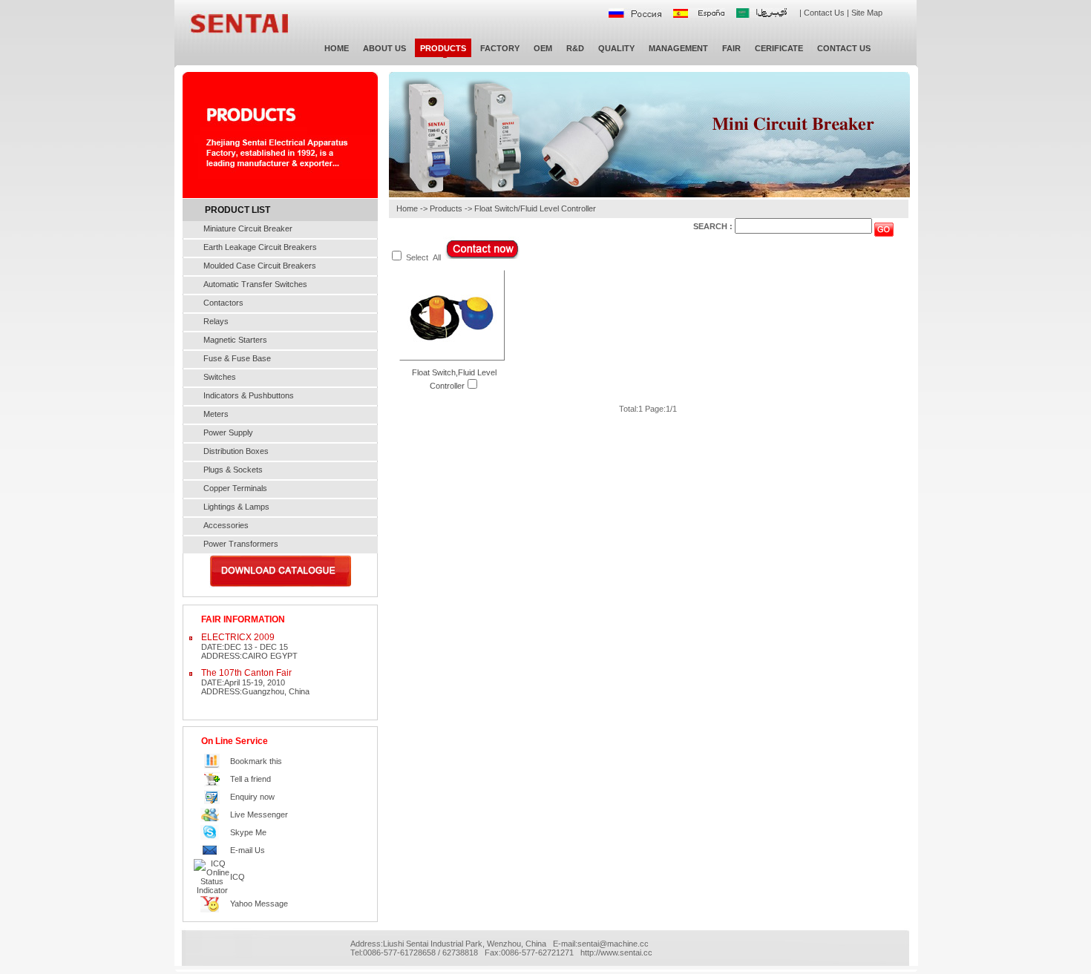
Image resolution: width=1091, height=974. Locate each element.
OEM (543, 48)
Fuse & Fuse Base (237, 358)
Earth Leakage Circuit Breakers (260, 247)
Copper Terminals (235, 488)
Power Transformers (240, 543)
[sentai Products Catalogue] (280, 584)
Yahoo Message (259, 903)
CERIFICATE (779, 48)
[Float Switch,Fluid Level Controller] (452, 356)
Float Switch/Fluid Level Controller (535, 208)
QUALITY (616, 48)
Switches (219, 376)
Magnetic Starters (235, 339)
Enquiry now (252, 796)
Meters (216, 413)
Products (446, 208)
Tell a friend (250, 778)
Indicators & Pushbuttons (248, 395)
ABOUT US (384, 48)
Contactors (223, 302)
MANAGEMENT (678, 48)
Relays (216, 321)
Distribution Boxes (236, 451)
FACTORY (500, 48)
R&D (575, 48)
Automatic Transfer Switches (255, 284)
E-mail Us (247, 850)
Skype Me (248, 832)
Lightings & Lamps (236, 506)
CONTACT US (844, 48)
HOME (336, 48)
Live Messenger (259, 814)
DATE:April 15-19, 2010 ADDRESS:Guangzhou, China (255, 682)
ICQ (237, 876)
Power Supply (228, 432)
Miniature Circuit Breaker (247, 228)
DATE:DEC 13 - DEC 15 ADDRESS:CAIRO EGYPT (249, 646)
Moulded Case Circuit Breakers (259, 265)
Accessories (226, 525)
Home (407, 208)
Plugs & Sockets (233, 469)
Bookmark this (256, 761)
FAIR (731, 48)
